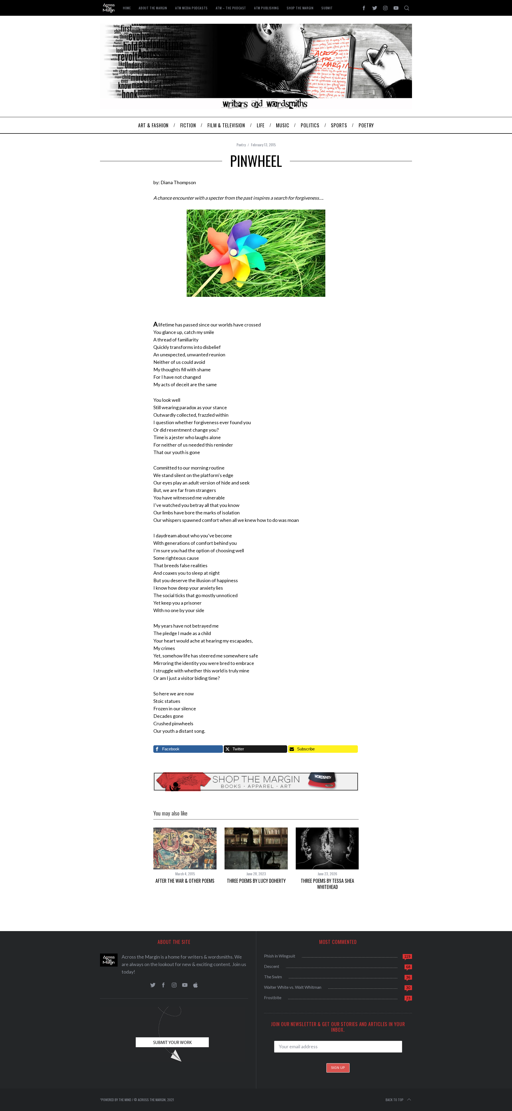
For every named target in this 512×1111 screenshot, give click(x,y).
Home (127, 8)
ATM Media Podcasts (191, 8)
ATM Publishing (266, 8)
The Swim (273, 976)
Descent (271, 966)
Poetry (241, 144)
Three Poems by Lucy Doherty (256, 880)
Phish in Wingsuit (279, 955)
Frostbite (272, 997)
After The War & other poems (184, 880)
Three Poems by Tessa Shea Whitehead (327, 883)
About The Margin (153, 8)
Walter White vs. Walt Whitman (292, 987)
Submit (327, 8)
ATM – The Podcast (231, 8)
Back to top (394, 1099)
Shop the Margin (300, 8)
